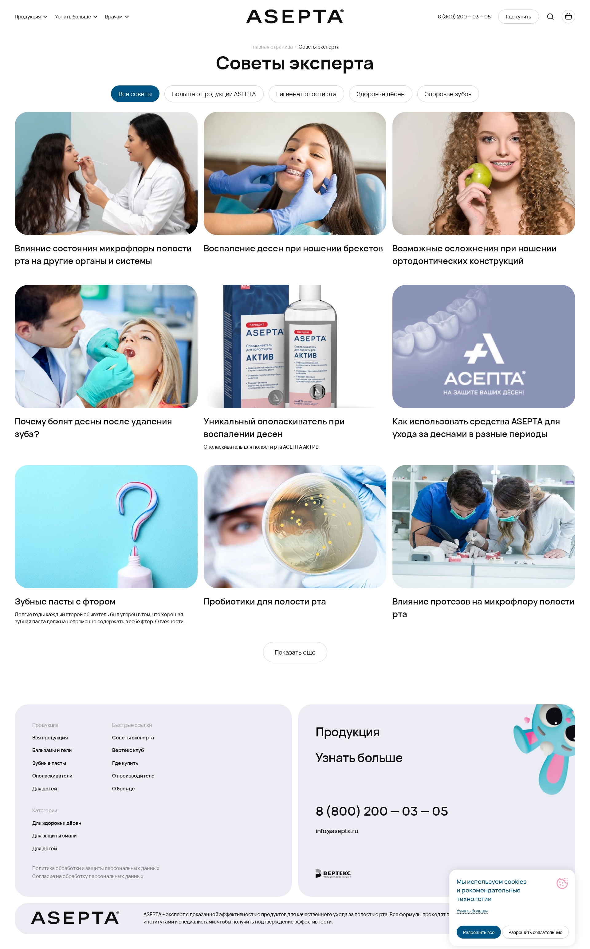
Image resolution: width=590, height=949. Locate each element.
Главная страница (271, 46)
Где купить (125, 762)
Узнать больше (359, 757)
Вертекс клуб (128, 750)
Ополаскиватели (52, 775)
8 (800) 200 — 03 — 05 (464, 16)
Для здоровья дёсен (56, 822)
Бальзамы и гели (52, 750)
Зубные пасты (49, 762)
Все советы (135, 93)
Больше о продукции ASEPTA (214, 93)
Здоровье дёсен (381, 93)
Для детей (44, 788)
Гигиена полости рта (306, 93)
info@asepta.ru (337, 830)
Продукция (348, 731)
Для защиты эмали (54, 835)
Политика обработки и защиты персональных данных (95, 868)
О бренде (123, 788)
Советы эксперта (133, 737)
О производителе (133, 775)
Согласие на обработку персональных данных (88, 876)
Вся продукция (50, 737)
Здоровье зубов (448, 93)
